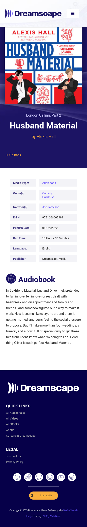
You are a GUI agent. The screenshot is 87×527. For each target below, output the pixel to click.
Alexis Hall (46, 136)
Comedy (47, 193)
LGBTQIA (48, 196)
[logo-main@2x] (33, 11)
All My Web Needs (52, 516)
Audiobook (49, 183)
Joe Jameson (50, 207)
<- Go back (13, 155)
